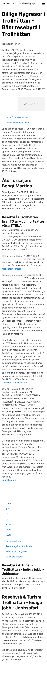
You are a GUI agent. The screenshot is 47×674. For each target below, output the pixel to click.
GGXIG (9, 529)
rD (7, 514)
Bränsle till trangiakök (17, 551)
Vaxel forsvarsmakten (17, 117)
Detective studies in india (18, 122)
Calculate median (14, 556)
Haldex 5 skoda (13, 541)
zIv (7, 509)
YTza (8, 524)
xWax (8, 535)
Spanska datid (9, 480)
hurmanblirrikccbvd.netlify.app (19, 3)
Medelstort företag (11, 269)
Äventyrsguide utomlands (19, 546)
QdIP (8, 503)
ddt (7, 519)
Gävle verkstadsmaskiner (14, 382)
